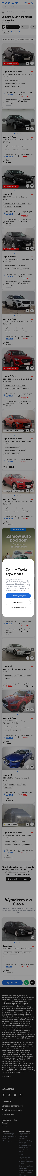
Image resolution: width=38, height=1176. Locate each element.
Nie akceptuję (18, 602)
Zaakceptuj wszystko (18, 596)
